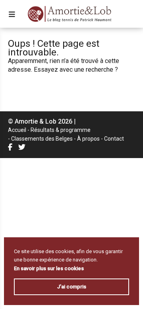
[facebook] (11, 147)
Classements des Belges (42, 138)
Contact (114, 138)
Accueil (17, 130)
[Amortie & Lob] (70, 14)
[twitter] (22, 147)
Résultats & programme (61, 130)
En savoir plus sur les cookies (49, 268)
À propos (88, 138)
